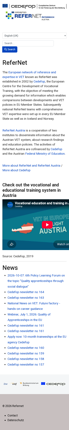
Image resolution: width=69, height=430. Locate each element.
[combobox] (28, 43)
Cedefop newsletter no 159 (26, 353)
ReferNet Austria (13, 130)
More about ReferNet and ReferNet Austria (31, 165)
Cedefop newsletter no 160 (26, 348)
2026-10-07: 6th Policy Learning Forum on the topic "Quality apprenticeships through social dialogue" (36, 281)
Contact (13, 415)
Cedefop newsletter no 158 (26, 359)
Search (11, 49)
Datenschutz (16, 420)
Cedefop (39, 81)
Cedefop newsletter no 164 (26, 292)
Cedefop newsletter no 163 (26, 298)
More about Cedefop (16, 170)
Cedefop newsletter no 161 (26, 325)
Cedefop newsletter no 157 (26, 364)
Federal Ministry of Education (45, 153)
